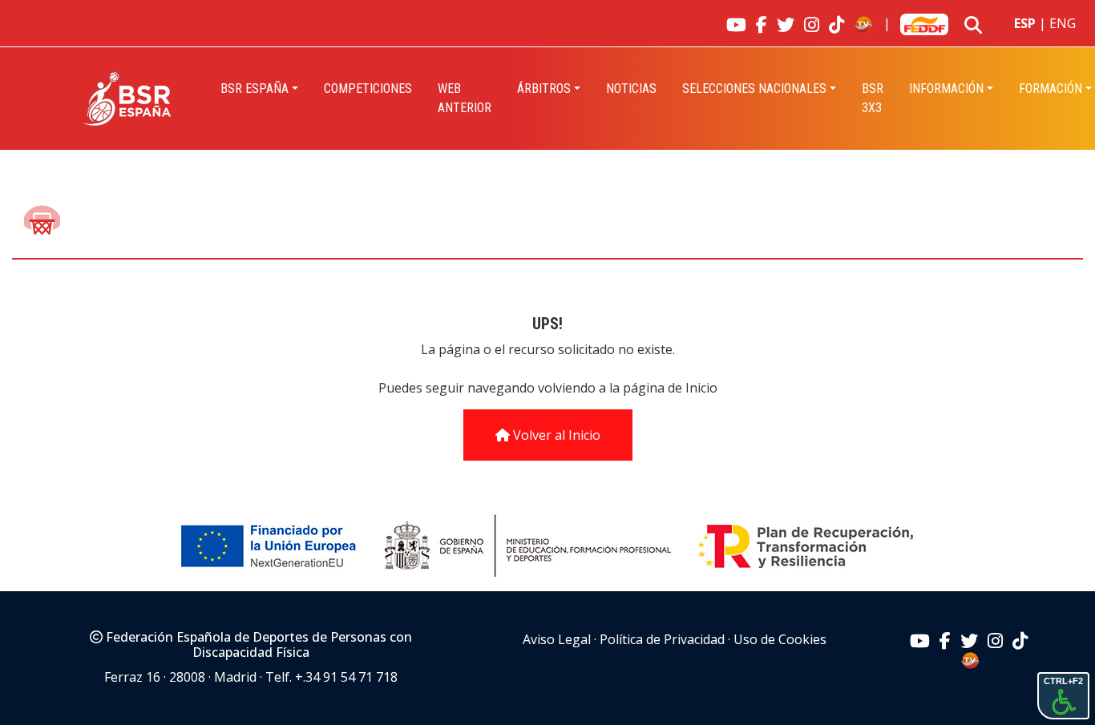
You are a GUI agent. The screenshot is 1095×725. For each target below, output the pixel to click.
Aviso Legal (557, 639)
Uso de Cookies (779, 639)
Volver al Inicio (555, 435)
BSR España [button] (254, 88)
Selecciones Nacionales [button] (754, 88)
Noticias (631, 88)
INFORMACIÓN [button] (946, 88)
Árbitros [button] (544, 88)
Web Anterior (464, 98)
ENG (1062, 23)
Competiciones (368, 88)
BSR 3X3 (872, 98)
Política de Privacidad (662, 639)
